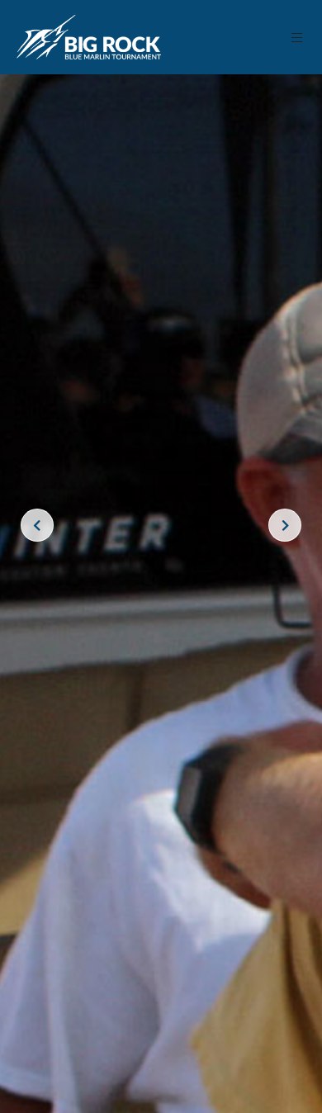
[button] (297, 37)
